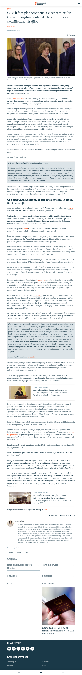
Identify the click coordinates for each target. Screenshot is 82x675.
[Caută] (63, 672)
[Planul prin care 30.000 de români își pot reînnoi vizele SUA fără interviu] (58, 606)
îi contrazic (37, 296)
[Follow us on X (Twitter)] (32, 649)
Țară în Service (50, 565)
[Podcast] (19, 672)
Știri (9, 9)
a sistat (25, 229)
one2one (12, 576)
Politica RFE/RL (47, 662)
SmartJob (47, 576)
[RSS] (23, 649)
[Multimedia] (41, 672)
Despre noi (10, 665)
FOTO (10, 583)
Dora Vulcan (11, 27)
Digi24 (70, 208)
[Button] (71, 35)
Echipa (44, 665)
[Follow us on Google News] (28, 649)
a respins (41, 280)
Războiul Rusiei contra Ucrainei (19, 567)
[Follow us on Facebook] (9, 649)
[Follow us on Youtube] (14, 649)
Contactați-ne (11, 662)
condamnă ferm (18, 99)
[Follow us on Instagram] (18, 649)
